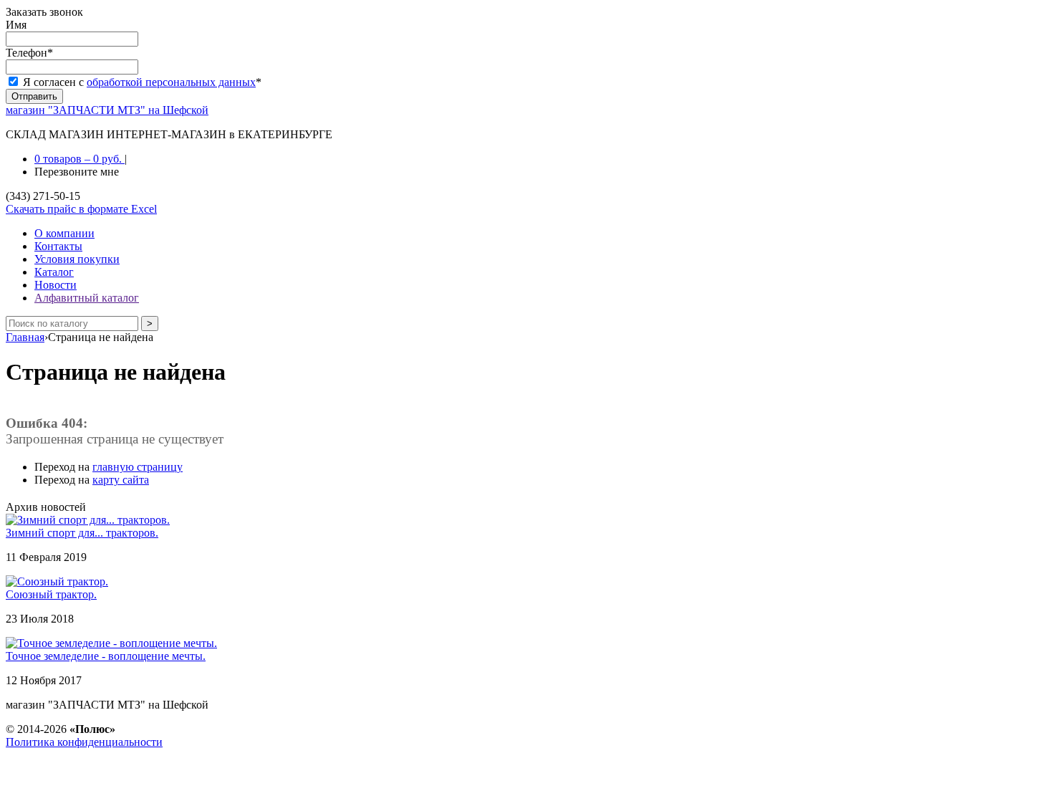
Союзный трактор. (51, 594)
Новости (55, 285)
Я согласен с (142, 82)
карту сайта (120, 480)
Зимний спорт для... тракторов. (82, 533)
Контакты (58, 246)
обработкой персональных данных (171, 82)
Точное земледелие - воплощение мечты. (106, 656)
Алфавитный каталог (86, 298)
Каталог (54, 272)
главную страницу (137, 467)
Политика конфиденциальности (84, 742)
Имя (16, 25)
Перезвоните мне (76, 172)
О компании (64, 233)
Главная (25, 337)
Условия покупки (77, 259)
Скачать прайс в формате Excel (81, 209)
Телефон (29, 53)
